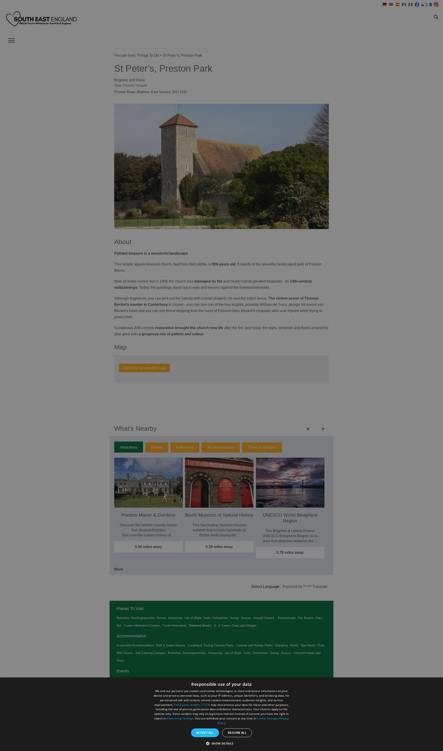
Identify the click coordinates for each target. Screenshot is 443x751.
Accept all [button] (205, 733)
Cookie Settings (267, 718)
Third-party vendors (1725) (192, 705)
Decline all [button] (237, 733)
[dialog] (221, 714)
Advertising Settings (179, 718)
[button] (221, 743)
